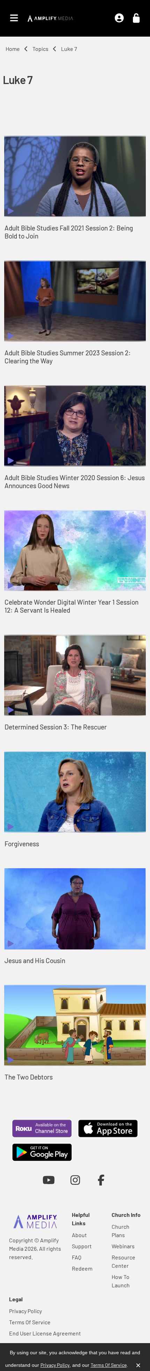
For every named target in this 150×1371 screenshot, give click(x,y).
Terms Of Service (30, 1322)
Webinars (123, 1246)
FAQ (76, 1257)
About (79, 1235)
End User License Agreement (45, 1333)
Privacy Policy (25, 1311)
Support (82, 1246)
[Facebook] (101, 1179)
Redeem (82, 1268)
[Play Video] (75, 176)
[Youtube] (48, 1179)
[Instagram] (75, 1179)
